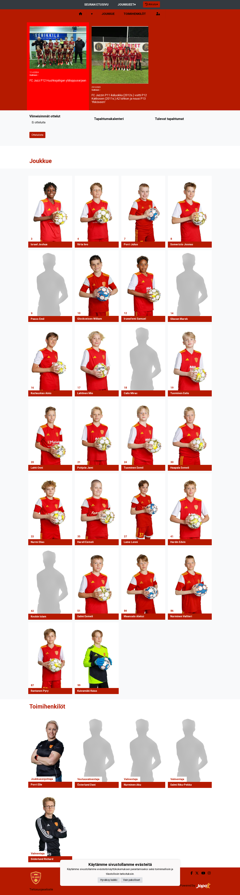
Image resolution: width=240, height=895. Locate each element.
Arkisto (153, 4)
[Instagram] (208, 873)
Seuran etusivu (96, 4)
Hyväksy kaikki (108, 880)
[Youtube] (202, 873)
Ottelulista (37, 134)
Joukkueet (127, 4)
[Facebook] (190, 873)
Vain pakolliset (131, 880)
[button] (50, 211)
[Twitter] (196, 873)
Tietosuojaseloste (41, 889)
